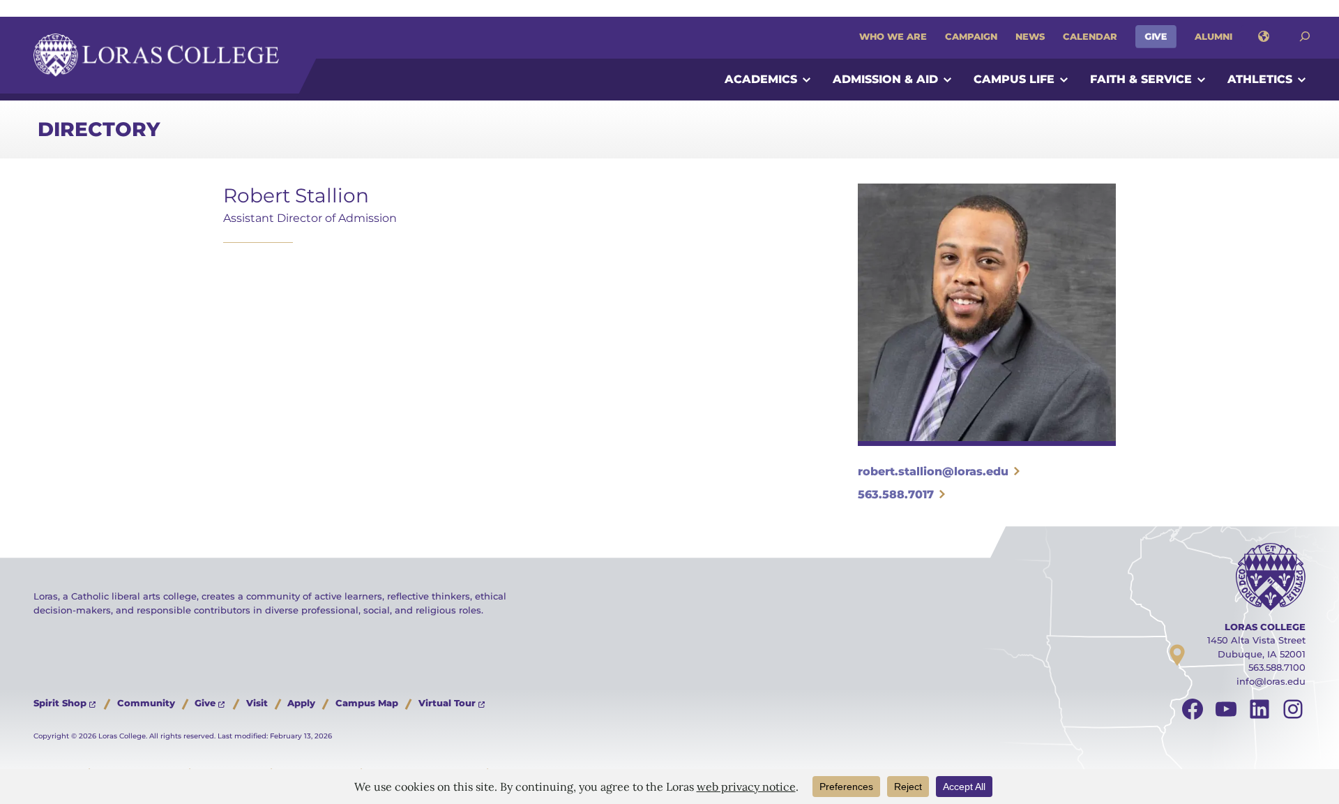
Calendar (1090, 36)
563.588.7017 (896, 494)
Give (1155, 36)
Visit (257, 702)
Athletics (1259, 79)
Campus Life (1014, 79)
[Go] (1304, 36)
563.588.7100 (1277, 667)
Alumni (1213, 36)
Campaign (971, 36)
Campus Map (366, 702)
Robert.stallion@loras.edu (933, 471)
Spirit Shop (59, 702)
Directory (99, 129)
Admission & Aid (885, 79)
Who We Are (893, 36)
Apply (301, 702)
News (1030, 36)
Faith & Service (1141, 79)
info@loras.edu (1271, 681)
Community (146, 702)
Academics (761, 79)
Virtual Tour (447, 702)
